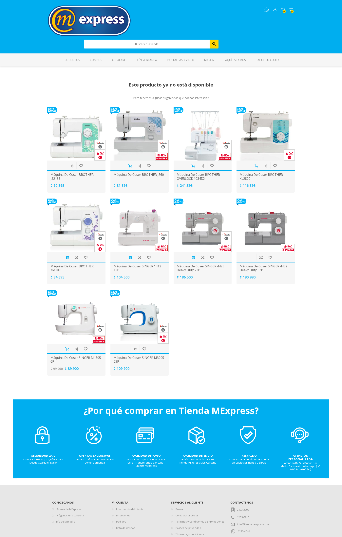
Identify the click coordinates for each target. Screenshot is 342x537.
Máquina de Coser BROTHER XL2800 (261, 176)
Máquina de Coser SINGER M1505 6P (75, 359)
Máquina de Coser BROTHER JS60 (139, 175)
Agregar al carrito (130, 165)
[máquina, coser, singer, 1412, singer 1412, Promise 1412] (139, 225)
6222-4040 (244, 531)
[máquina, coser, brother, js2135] (76, 134)
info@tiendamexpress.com (253, 524)
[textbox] (146, 44)
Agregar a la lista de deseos (81, 165)
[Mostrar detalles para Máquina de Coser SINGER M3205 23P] (139, 317)
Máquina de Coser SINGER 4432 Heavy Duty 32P (263, 268)
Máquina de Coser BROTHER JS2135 (72, 176)
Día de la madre (65, 521)
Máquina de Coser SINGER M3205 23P (139, 359)
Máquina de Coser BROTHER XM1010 (72, 268)
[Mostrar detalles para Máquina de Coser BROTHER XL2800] (266, 134)
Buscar (214, 44)
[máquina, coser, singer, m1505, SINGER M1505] (76, 317)
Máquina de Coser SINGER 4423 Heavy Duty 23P (200, 268)
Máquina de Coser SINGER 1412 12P (137, 268)
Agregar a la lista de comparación (71, 165)
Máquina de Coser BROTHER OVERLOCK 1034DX (198, 176)
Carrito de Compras (291, 9)
